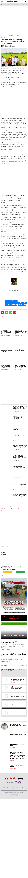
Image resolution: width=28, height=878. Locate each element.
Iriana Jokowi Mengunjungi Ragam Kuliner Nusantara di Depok (6, 332)
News (4, 4)
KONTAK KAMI (16, 785)
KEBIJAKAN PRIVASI (5, 787)
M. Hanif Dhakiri (12, 747)
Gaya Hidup (21, 4)
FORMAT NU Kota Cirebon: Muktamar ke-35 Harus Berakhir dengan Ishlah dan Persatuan (19, 457)
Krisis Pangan (13, 300)
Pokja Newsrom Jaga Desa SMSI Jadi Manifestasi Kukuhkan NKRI (19, 417)
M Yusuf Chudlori (13, 768)
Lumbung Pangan (10, 302)
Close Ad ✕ (14, 6)
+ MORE (25, 719)
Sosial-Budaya (4, 335)
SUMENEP (4, 556)
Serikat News (12, 729)
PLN (2, 550)
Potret (16, 369)
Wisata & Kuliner (14, 4)
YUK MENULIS (22, 785)
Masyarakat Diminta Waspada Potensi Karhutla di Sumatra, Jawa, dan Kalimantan (20, 495)
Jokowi (7, 300)
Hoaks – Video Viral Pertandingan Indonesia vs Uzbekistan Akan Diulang (9, 568)
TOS (14, 788)
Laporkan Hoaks (7, 572)
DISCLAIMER (23, 787)
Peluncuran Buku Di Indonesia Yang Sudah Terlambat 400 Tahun (20, 366)
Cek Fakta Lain (20, 572)
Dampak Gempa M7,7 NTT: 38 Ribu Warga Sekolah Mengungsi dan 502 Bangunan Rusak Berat (20, 486)
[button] (2, 514)
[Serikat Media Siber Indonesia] (17, 782)
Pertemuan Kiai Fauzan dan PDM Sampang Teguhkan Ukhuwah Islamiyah (19, 476)
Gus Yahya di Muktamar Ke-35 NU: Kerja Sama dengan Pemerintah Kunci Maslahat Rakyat (20, 408)
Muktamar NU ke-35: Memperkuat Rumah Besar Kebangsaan (17, 711)
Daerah (8, 4)
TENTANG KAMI (4, 785)
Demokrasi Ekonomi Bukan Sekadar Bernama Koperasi (18, 735)
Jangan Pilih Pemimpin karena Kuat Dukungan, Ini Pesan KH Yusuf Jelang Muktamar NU (20, 446)
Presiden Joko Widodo (11, 304)
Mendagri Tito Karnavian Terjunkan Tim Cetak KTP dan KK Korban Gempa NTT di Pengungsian (20, 427)
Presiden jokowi (22, 304)
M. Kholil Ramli (11, 45)
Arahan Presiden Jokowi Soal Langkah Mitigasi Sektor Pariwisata (21, 349)
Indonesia (4, 559)
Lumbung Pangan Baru (21, 302)
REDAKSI (10, 785)
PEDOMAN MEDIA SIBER (14, 787)
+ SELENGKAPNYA (23, 665)
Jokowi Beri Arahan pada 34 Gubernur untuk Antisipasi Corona (7, 366)
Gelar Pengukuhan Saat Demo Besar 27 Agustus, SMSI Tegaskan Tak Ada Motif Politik (20, 437)
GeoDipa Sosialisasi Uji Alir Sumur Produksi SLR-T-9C (14, 512)
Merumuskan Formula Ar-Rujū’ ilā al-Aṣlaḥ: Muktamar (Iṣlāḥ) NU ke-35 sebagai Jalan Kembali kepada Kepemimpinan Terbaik (18, 755)
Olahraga (13, 682)
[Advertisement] (14, 21)
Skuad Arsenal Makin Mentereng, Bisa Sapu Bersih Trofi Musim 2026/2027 (17, 679)
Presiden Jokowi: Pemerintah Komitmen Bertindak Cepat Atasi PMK (21, 332)
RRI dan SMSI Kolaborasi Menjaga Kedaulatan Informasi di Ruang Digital (19, 466)
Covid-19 (3, 554)
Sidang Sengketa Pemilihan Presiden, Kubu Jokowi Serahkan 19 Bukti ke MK (6, 349)
